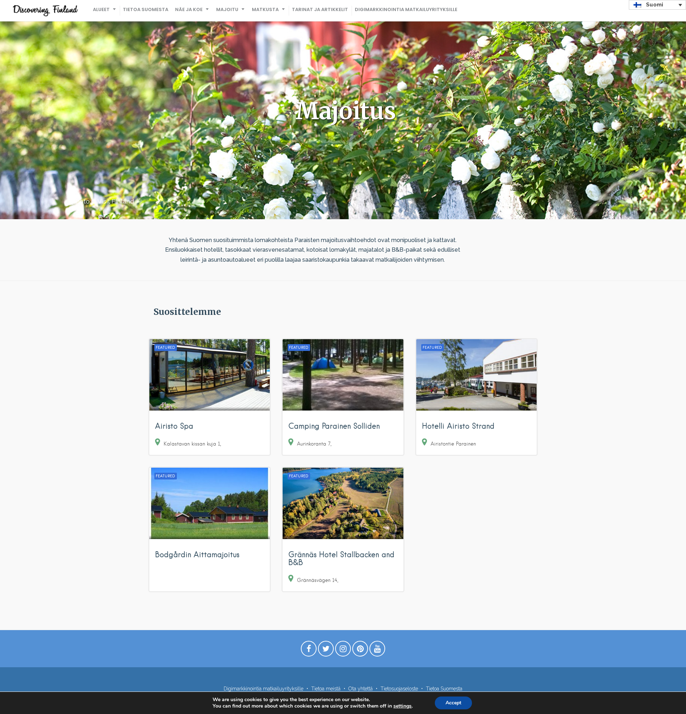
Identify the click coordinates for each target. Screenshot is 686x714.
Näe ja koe (189, 9)
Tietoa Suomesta (145, 9)
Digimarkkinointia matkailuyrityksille (406, 9)
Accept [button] (453, 702)
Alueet (101, 9)
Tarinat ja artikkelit (320, 9)
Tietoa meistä (325, 689)
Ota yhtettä (360, 689)
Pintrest (360, 650)
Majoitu (227, 9)
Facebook (309, 650)
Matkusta (265, 9)
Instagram (343, 650)
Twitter (326, 650)
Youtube (377, 650)
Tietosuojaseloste (399, 689)
